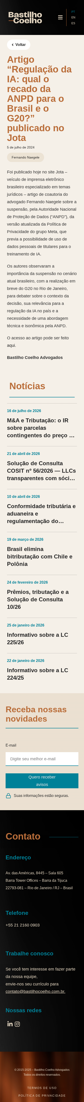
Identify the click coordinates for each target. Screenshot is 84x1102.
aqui (11, 345)
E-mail (11, 745)
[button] (60, 17)
